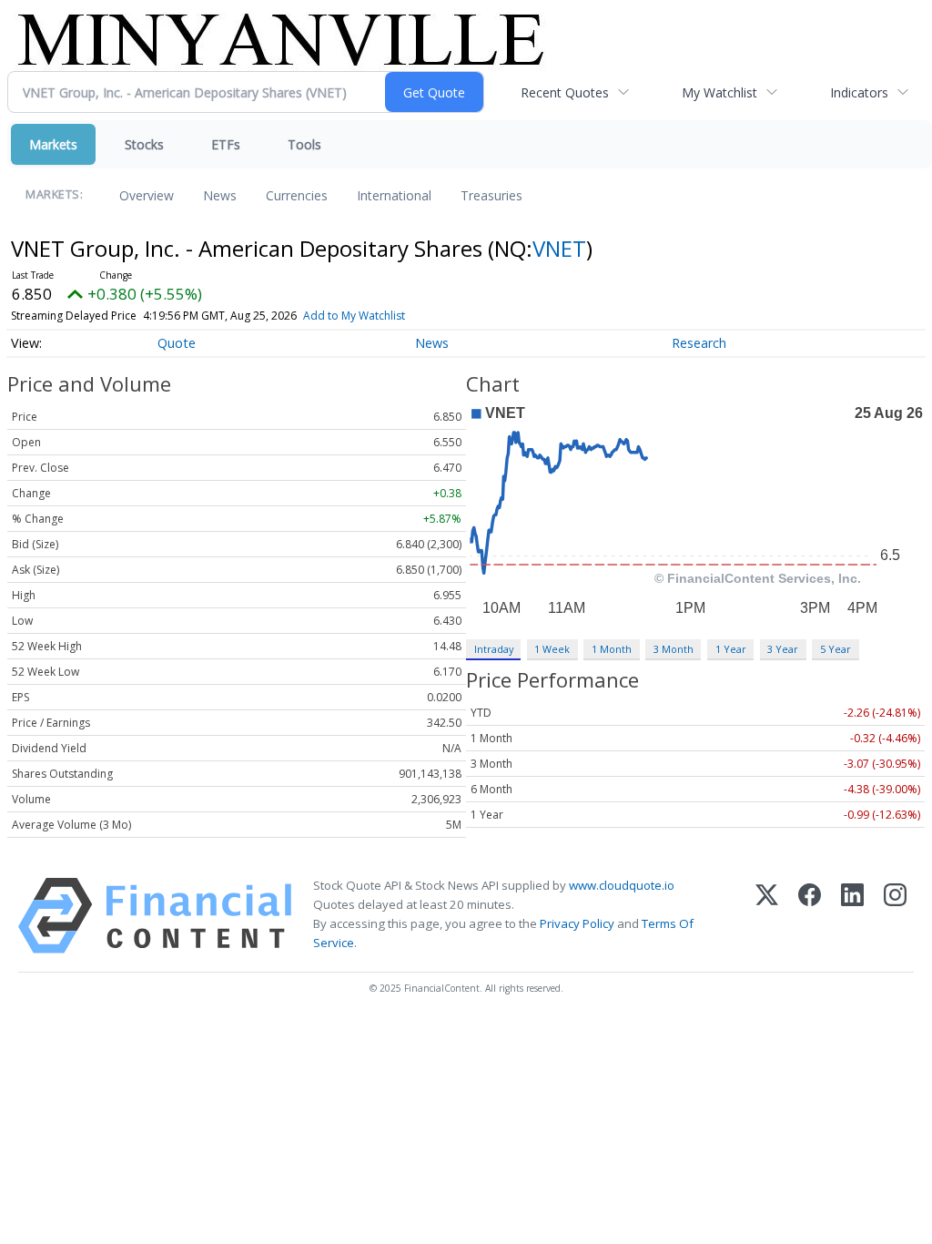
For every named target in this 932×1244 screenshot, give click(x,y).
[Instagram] (895, 915)
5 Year (835, 649)
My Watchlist (719, 92)
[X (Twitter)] (766, 915)
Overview (146, 195)
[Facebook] (809, 915)
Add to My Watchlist (354, 315)
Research (699, 343)
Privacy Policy (577, 923)
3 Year (782, 649)
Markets (53, 144)
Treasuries (491, 195)
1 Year (730, 649)
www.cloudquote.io (621, 885)
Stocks (144, 144)
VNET (559, 248)
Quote (176, 343)
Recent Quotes (565, 92)
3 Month (673, 649)
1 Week (552, 649)
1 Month (612, 649)
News (220, 195)
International (394, 195)
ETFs (225, 144)
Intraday (493, 649)
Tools (304, 144)
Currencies (297, 195)
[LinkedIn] (852, 915)
